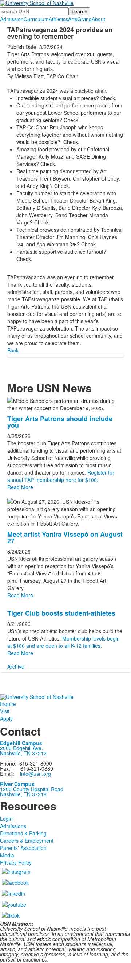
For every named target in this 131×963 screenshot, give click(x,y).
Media (7, 855)
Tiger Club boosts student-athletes (61, 613)
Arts (72, 19)
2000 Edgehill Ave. (21, 748)
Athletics (58, 19)
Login (6, 818)
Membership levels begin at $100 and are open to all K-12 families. (63, 642)
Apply (6, 718)
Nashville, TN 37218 (23, 794)
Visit (4, 711)
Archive (15, 666)
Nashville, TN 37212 (23, 753)
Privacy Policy (16, 862)
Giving (84, 19)
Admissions (13, 826)
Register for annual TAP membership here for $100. (60, 476)
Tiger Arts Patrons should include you (59, 422)
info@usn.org (35, 773)
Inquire (8, 703)
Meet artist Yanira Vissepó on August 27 (65, 537)
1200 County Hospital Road (31, 789)
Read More (20, 487)
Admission (12, 19)
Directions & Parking (23, 833)
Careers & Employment (26, 840)
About (98, 19)
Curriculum (36, 19)
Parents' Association (23, 847)
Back (13, 350)
